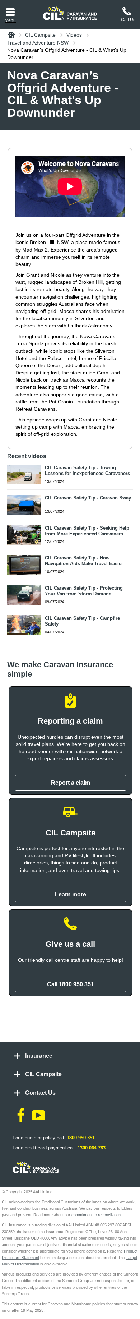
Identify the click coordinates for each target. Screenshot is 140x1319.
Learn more (70, 894)
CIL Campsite (43, 1074)
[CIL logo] (70, 13)
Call (70, 984)
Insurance (38, 1056)
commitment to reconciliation (96, 1215)
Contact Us (40, 1093)
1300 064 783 (92, 1147)
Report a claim (70, 783)
